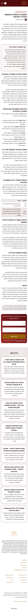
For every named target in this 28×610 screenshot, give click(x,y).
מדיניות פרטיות (23, 601)
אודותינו (23, 560)
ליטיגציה (23, 582)
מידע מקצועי (9, 582)
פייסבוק (23, 567)
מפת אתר (23, 565)
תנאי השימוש (8, 340)
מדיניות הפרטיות (22, 341)
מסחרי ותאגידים (8, 575)
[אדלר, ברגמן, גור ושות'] (24, 3)
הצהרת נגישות (14, 608)
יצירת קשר (23, 562)
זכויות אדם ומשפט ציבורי (20, 12)
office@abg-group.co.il (19, 570)
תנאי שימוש (16, 601)
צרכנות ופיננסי (22, 577)
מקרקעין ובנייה (22, 575)
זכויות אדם (23, 580)
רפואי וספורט (9, 577)
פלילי (11, 580)
